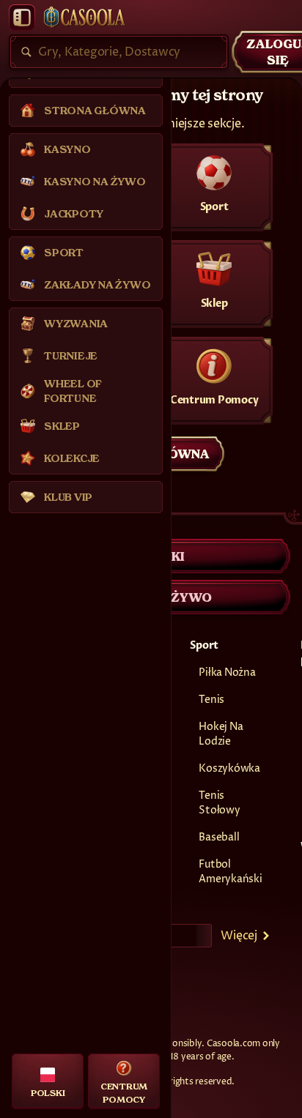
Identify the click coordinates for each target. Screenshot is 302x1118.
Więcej (239, 936)
